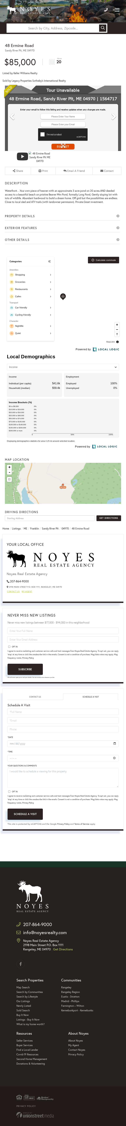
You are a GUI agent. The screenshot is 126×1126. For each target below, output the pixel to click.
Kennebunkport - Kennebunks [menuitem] (77, 1010)
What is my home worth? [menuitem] (30, 1024)
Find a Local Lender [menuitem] (27, 1049)
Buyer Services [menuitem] (24, 1045)
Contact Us (13, 591)
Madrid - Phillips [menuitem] (70, 1001)
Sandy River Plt (50, 528)
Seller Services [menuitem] (24, 1040)
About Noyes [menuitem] (75, 1040)
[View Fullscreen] (9, 479)
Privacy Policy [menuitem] (76, 1054)
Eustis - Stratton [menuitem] (70, 996)
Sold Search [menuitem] (23, 1010)
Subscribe (25, 669)
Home (5, 528)
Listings (16, 528)
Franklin (34, 528)
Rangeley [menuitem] (66, 987)
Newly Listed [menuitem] (23, 1005)
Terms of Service (81, 824)
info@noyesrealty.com (45, 932)
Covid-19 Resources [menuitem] (27, 1054)
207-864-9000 (19, 581)
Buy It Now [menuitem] (22, 1015)
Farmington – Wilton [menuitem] (72, 1005)
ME (25, 528)
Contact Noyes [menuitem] (76, 1049)
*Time (10, 751)
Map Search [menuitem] (23, 987)
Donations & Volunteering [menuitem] (30, 1063)
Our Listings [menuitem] (23, 1001)
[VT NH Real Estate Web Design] (63, 1115)
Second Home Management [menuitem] (31, 1059)
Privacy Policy (28, 658)
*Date (10, 737)
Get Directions (108, 518)
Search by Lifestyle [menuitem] (27, 996)
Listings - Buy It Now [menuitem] (28, 1019)
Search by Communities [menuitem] (29, 992)
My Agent (27, 591)
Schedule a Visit (91, 697)
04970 (65, 528)
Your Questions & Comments (22, 765)
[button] (102, 28)
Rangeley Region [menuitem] (70, 992)
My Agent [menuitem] (73, 1045)
